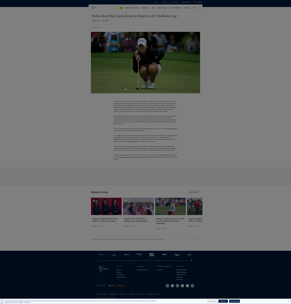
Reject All (223, 301)
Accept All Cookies (234, 301)
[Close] (288, 301)
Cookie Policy (27, 302)
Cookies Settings (212, 301)
